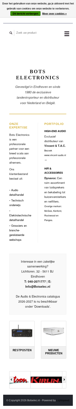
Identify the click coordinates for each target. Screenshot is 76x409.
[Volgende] (64, 380)
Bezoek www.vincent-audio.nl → (55, 155)
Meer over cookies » (54, 13)
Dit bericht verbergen (25, 13)
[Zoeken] (11, 33)
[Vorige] (11, 380)
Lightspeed (62, 400)
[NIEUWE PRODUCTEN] (53, 331)
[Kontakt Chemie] (59, 379)
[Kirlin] (28, 379)
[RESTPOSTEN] (22, 331)
